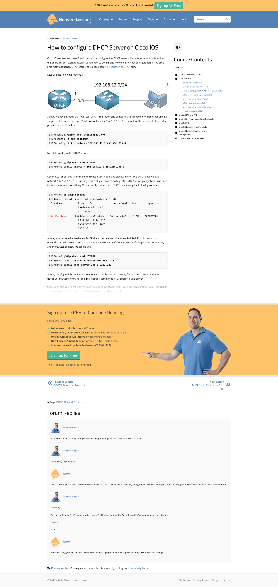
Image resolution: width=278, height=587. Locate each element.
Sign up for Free (64, 355)
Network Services (73, 402)
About (167, 19)
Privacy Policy (201, 580)
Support (137, 19)
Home (62, 38)
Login (184, 19)
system (66, 473)
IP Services (72, 38)
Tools (151, 19)
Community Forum (138, 568)
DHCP (59, 402)
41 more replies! (60, 568)
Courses (104, 19)
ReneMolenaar (71, 427)
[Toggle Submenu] (176, 75)
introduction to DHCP (118, 66)
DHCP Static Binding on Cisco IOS (208, 385)
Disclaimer (184, 580)
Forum (123, 19)
